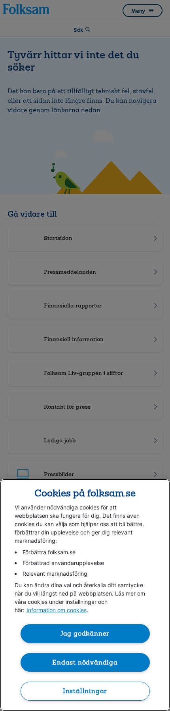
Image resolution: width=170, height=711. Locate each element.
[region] (85, 595)
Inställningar (85, 691)
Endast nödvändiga (85, 662)
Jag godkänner (85, 633)
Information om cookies (56, 610)
